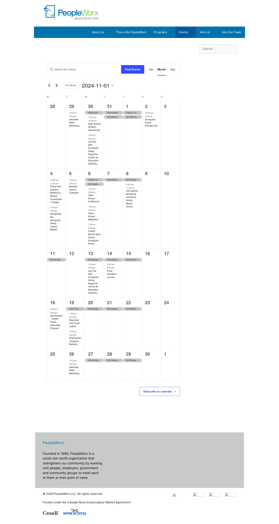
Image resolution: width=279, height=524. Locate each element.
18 (52, 302)
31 (109, 106)
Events (183, 32)
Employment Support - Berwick (75, 341)
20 (90, 302)
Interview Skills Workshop (74, 122)
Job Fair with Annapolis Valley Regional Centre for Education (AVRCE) (93, 152)
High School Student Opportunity (94, 127)
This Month (70, 85)
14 (109, 253)
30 (90, 106)
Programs (160, 32)
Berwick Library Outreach (74, 189)
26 (71, 354)
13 (90, 253)
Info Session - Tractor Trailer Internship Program (56, 322)
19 (71, 302)
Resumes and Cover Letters (74, 323)
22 (128, 302)
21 (109, 302)
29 (71, 106)
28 (109, 354)
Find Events (132, 69)
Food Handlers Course (112, 274)
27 (90, 354)
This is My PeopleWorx (131, 32)
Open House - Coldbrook (93, 198)
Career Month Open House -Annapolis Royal (94, 237)
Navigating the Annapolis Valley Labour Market (55, 221)
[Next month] (56, 85)
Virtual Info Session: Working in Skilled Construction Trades (56, 194)
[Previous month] (49, 85)
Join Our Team (231, 32)
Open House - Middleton (93, 216)
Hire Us (205, 32)
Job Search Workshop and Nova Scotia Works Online (132, 198)
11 (52, 253)
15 (128, 253)
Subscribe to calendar (157, 391)
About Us (98, 32)
